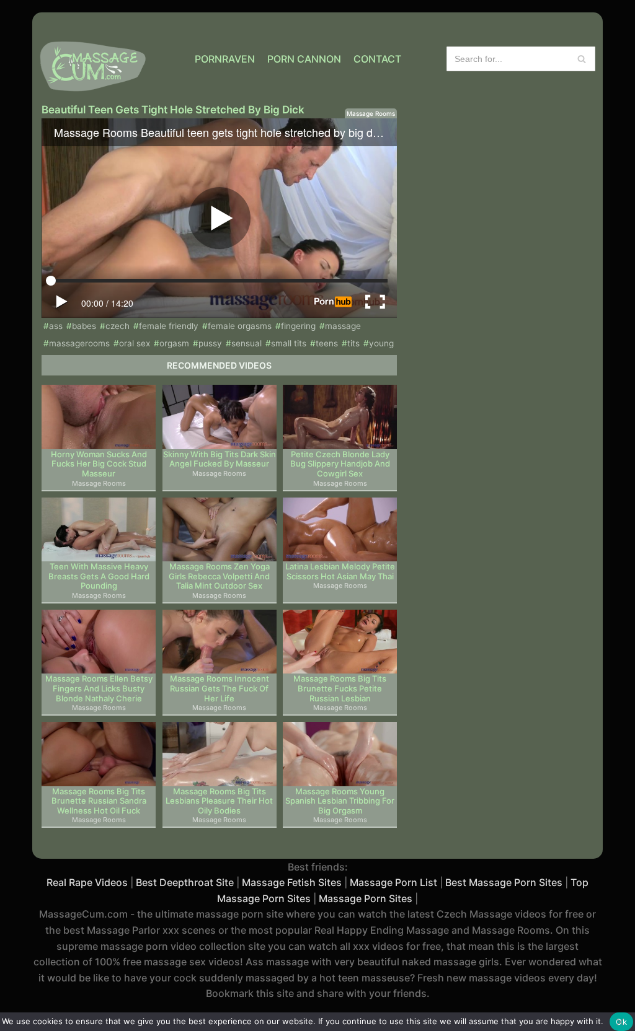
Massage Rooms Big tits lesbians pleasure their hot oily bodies (219, 801)
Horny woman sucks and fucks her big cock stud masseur (99, 464)
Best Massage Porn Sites (503, 882)
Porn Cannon (304, 59)
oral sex (134, 343)
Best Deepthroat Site (185, 882)
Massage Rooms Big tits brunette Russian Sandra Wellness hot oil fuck (98, 801)
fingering (298, 326)
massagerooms (79, 343)
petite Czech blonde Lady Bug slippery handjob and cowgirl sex (340, 464)
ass (56, 326)
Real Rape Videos (87, 882)
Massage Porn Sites (365, 898)
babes (84, 326)
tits (353, 343)
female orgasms (240, 326)
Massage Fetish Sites (292, 882)
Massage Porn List (393, 882)
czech (117, 326)
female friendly (168, 326)
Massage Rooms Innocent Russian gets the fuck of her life (219, 688)
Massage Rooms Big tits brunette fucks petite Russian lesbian (339, 688)
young (381, 343)
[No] (619, 1022)
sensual (246, 343)
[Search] (581, 58)
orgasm (174, 343)
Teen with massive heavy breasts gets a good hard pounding (98, 576)
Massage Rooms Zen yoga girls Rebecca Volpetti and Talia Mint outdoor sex (219, 576)
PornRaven (225, 59)
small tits (288, 343)
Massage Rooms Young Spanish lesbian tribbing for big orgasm (339, 801)
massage (343, 326)
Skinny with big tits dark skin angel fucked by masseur (219, 459)
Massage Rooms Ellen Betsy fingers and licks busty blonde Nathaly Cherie (99, 688)
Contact (377, 59)
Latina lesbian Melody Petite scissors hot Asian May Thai (340, 571)
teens (327, 343)
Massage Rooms (371, 113)
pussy (210, 343)
